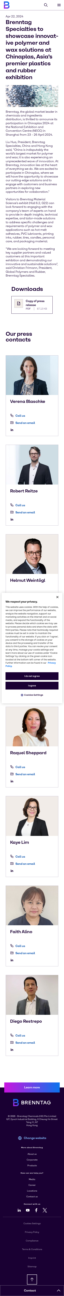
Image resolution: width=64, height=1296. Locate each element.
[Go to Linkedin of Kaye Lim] (12, 870)
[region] (32, 648)
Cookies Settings (33, 695)
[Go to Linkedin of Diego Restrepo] (12, 1049)
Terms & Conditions (32, 1249)
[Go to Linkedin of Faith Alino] (12, 960)
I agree (32, 685)
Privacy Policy (32, 1232)
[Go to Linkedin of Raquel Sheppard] (12, 781)
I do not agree (32, 676)
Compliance (32, 1240)
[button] (59, 1290)
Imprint (32, 1258)
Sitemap (32, 1266)
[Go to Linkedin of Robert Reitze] (12, 519)
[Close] (57, 597)
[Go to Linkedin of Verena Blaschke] (12, 430)
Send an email (25, 423)
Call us (20, 415)
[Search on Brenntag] (46, 5)
